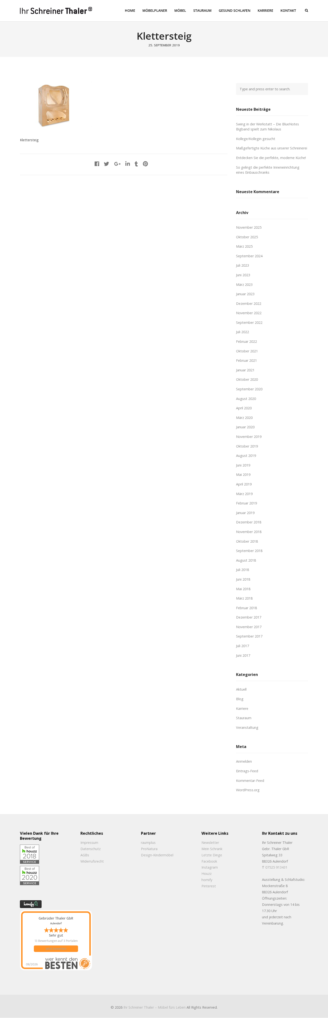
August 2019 (246, 455)
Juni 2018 (243, 579)
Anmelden (244, 761)
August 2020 (246, 398)
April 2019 (244, 484)
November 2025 (248, 227)
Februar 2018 (246, 608)
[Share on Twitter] (106, 163)
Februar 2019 (246, 503)
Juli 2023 (242, 265)
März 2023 (244, 284)
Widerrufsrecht (92, 861)
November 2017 (248, 627)
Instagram (209, 867)
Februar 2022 (246, 341)
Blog (239, 699)
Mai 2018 (243, 589)
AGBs (84, 855)
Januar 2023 (245, 294)
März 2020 (244, 417)
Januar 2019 (245, 512)
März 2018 (244, 598)
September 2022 (249, 322)
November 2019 (248, 436)
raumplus (148, 842)
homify (206, 879)
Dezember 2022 (248, 303)
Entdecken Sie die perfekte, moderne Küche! (271, 157)
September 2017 (249, 636)
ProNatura (149, 848)
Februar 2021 (246, 360)
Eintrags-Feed (247, 771)
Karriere (242, 708)
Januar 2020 (245, 427)
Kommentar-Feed (250, 780)
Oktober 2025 (247, 237)
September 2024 (249, 256)
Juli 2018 (242, 569)
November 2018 (248, 531)
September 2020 (249, 389)
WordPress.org (248, 790)
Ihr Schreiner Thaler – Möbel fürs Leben (154, 1007)
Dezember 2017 (248, 617)
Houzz (206, 873)
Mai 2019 (243, 474)
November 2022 (248, 313)
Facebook (209, 861)
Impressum (89, 842)
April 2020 (244, 408)
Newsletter (210, 842)
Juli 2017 (242, 646)
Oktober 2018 (247, 541)
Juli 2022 (242, 332)
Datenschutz (90, 848)
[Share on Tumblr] (136, 163)
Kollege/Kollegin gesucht (255, 138)
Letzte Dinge (211, 855)
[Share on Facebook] (97, 163)
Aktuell (241, 689)
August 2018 (246, 560)
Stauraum (243, 718)
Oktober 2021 (247, 351)
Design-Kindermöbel (157, 855)
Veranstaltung (247, 727)
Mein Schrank (211, 848)
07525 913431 (276, 867)
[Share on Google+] (117, 163)
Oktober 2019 (247, 446)
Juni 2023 (243, 275)
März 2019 (244, 493)
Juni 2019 (243, 465)
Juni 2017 (243, 655)
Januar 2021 (245, 370)
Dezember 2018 (248, 522)
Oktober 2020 (247, 379)
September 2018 (249, 550)
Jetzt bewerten (56, 948)
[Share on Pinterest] (145, 163)
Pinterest (208, 886)
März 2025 (244, 246)
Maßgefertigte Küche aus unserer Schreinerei (271, 148)
